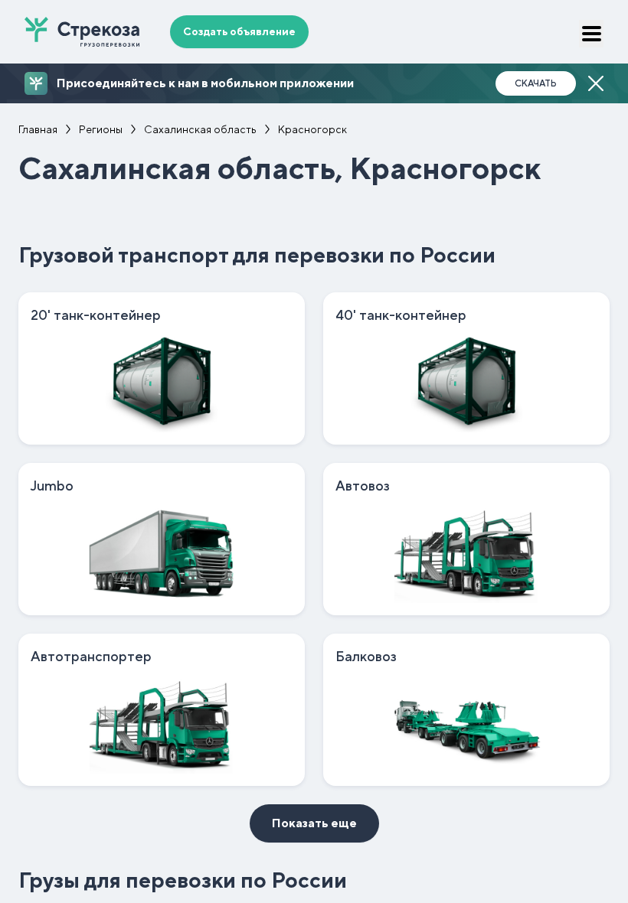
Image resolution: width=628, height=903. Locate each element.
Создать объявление (239, 31)
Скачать (536, 83)
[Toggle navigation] (591, 33)
